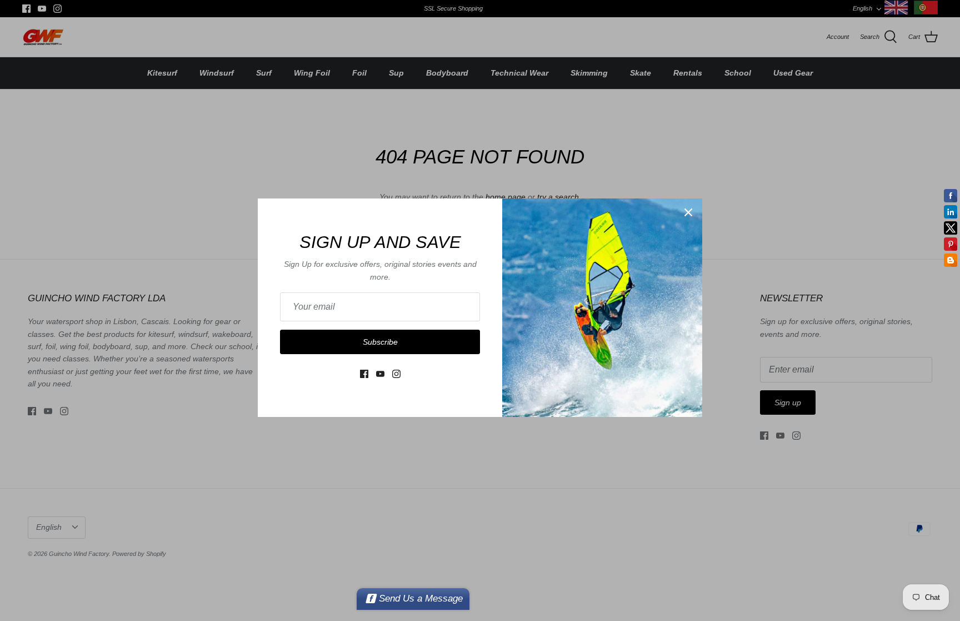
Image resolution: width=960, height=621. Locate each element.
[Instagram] (396, 374)
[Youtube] (380, 374)
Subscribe (380, 341)
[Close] (688, 212)
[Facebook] (364, 374)
